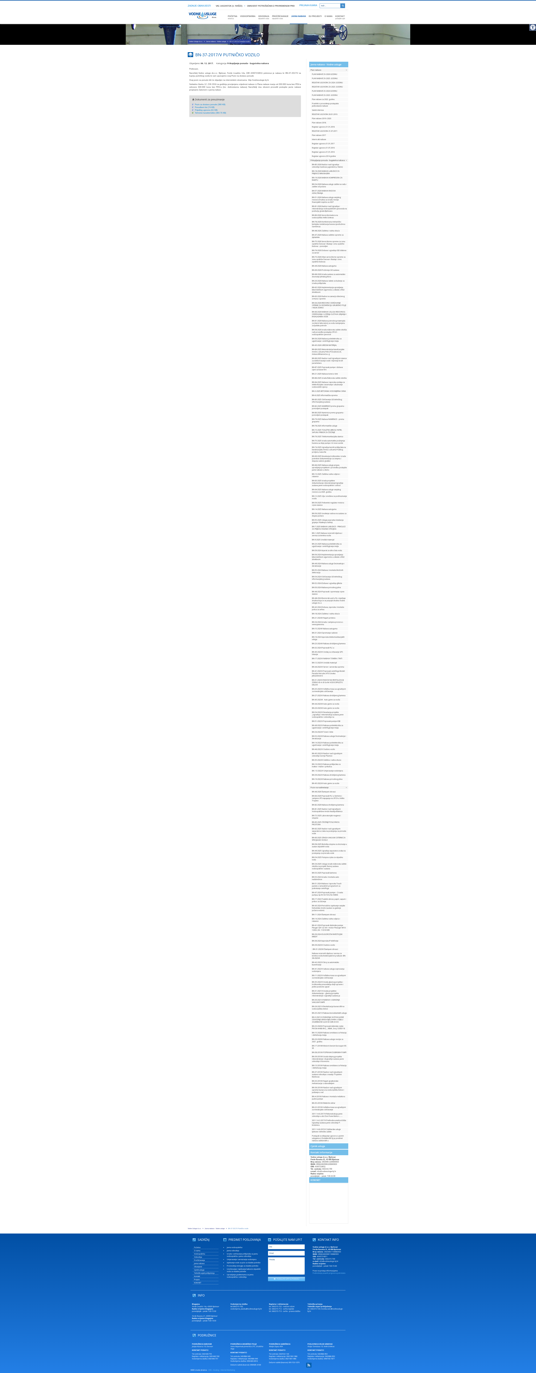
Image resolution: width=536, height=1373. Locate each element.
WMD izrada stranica (199, 1370)
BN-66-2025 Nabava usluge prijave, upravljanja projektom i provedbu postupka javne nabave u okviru (329, 467)
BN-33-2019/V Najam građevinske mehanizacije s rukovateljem (325, 1082)
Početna (197, 1247)
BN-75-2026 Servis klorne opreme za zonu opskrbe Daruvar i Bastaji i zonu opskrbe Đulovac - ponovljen (328, 243)
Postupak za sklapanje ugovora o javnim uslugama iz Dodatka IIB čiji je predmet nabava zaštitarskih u (328, 1138)
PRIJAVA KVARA (308, 5)
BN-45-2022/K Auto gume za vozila (325, 783)
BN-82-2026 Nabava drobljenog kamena (328, 805)
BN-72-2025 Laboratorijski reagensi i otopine (326, 816)
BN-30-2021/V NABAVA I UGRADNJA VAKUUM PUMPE (326, 1001)
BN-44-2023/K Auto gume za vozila (325, 704)
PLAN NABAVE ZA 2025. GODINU (325, 78)
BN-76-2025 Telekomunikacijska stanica (327, 436)
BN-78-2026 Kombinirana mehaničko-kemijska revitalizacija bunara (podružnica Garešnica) (328, 224)
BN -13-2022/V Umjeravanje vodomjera (327, 771)
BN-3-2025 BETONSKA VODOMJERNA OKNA (329, 391)
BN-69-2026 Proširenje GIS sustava (325, 270)
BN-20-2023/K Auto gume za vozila (325, 708)
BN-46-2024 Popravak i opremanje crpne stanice (328, 592)
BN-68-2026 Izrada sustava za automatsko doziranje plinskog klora (328, 275)
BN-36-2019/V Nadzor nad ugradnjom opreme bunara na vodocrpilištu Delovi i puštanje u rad (328, 1089)
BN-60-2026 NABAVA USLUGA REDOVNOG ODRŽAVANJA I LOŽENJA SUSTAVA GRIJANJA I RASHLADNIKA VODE (329, 314)
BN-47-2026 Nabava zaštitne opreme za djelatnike (328, 236)
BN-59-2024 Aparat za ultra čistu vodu (327, 550)
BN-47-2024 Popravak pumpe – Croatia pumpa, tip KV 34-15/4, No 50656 (327, 893)
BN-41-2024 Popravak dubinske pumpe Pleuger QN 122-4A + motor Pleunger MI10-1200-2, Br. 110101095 (329, 927)
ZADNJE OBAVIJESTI (199, 5)
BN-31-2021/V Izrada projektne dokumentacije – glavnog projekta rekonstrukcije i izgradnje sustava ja (326, 993)
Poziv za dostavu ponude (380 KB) (210, 104)
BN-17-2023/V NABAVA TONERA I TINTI (327, 658)
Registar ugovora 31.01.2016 (323, 152)
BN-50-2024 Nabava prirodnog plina (326, 587)
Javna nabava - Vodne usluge (216, 41)
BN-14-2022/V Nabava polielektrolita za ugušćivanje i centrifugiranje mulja (327, 744)
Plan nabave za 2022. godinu (323, 99)
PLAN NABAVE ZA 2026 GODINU (324, 74)
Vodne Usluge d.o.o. (196, 41)
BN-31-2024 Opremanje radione (325, 633)
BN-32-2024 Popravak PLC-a (323, 648)
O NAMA (328, 16)
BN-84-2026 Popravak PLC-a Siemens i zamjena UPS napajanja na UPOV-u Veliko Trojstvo (328, 798)
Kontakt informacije (321, 1152)
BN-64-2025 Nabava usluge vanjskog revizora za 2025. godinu (326, 490)
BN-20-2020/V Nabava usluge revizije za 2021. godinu (327, 1040)
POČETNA (232, 17)
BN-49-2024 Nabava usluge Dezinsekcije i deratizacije (328, 564)
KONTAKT (340, 17)
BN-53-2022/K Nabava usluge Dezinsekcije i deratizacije (329, 737)
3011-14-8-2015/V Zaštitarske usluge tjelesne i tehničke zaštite (326, 1130)
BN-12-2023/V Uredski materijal (324, 663)
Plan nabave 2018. (319, 122)
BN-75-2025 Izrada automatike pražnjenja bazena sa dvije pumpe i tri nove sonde (328, 442)
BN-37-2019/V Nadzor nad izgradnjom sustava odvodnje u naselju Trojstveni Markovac (327, 1074)
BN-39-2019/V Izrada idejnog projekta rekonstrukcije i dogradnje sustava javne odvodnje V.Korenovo (328, 1058)
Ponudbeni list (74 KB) (205, 107)
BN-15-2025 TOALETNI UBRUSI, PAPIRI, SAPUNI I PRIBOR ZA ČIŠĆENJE (327, 431)
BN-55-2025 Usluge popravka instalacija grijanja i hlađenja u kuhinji (328, 521)
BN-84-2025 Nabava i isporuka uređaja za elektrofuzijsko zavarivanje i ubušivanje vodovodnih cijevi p (328, 384)
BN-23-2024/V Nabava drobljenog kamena (328, 643)
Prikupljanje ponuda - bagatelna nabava (248, 63)
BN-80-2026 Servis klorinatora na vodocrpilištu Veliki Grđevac (325, 216)
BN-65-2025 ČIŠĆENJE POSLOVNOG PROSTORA (325, 823)
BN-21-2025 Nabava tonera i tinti (325, 374)
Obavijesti (198, 1266)
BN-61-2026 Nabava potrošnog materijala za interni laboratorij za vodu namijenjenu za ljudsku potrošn (328, 323)
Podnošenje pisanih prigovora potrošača (329, 1273)
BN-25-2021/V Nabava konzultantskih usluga (329, 1013)
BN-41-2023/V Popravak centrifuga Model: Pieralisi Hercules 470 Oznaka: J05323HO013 (328, 673)
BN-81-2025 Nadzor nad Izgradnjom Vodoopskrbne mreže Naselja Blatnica (327, 810)
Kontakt (197, 1276)
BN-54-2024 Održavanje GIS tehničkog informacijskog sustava (327, 578)
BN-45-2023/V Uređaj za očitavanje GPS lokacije (327, 653)
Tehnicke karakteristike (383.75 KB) (210, 113)
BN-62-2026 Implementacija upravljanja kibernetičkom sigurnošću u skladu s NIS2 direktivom (328, 289)
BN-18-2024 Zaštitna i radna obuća (326, 614)
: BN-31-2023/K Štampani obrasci (325, 949)
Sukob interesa (318, 110)
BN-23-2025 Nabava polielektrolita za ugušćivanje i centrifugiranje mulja (327, 545)
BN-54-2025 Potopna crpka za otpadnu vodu (327, 858)
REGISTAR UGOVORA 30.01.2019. (325, 114)
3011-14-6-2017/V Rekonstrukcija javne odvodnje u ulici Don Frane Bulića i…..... (327, 1115)
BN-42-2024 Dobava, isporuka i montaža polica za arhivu (328, 608)
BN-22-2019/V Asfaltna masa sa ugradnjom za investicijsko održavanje (329, 1108)
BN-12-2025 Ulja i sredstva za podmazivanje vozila (329, 497)
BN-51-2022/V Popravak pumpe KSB (326, 721)
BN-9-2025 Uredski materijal (323, 540)
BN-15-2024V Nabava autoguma (324, 628)
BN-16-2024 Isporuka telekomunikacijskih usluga (328, 638)
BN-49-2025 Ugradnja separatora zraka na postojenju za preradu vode (329, 852)
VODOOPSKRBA (247, 16)
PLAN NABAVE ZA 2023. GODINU (325, 95)
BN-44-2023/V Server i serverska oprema (328, 667)
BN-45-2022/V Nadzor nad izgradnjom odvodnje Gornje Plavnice (327, 754)
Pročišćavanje (199, 1260)
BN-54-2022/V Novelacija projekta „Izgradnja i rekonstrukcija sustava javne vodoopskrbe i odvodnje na (328, 714)
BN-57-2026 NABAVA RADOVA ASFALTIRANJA (324, 192)
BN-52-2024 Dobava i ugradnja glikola (327, 583)
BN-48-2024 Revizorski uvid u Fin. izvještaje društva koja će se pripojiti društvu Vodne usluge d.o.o (329, 600)
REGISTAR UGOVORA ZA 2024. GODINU (327, 82)
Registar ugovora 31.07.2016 (323, 148)
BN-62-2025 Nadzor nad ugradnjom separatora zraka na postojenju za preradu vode (329, 831)
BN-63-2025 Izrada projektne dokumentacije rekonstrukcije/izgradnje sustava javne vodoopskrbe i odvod (327, 483)
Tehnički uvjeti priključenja (204, 1273)
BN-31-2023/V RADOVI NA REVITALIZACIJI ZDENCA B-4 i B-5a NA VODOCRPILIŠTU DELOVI (328, 682)
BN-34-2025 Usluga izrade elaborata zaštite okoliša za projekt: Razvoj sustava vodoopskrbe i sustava (329, 866)
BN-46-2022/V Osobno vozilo (323, 749)
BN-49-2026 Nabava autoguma (324, 266)
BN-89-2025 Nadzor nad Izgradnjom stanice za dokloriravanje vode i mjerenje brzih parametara (329, 360)
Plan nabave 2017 (319, 135)
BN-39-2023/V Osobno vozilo (323, 945)
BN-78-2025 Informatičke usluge (324, 426)
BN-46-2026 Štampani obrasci (324, 792)
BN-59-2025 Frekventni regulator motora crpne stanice (328, 504)
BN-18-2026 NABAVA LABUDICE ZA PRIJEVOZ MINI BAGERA (325, 172)
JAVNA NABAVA (298, 16)
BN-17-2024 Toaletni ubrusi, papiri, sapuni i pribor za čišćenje (329, 900)
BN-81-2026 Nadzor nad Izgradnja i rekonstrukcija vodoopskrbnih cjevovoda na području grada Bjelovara (329, 208)
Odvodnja (198, 1257)
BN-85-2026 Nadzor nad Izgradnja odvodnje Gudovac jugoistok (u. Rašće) (327, 165)
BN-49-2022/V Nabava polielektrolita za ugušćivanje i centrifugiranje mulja (327, 726)
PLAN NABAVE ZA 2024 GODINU (324, 91)
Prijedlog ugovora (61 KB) (206, 110)
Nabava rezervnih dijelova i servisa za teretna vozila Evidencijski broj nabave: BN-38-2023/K (329, 955)
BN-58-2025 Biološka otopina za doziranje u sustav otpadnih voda (329, 845)
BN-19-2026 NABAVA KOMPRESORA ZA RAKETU (327, 178)
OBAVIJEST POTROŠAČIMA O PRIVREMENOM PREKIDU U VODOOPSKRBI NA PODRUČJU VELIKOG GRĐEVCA (259, 6)
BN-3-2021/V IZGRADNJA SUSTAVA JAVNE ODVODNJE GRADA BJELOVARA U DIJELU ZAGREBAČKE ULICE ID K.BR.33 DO (328, 1019)
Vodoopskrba (199, 1254)
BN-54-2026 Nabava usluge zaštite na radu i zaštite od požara (329, 185)
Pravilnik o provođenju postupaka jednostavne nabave (325, 104)
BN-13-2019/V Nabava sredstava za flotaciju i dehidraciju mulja (329, 1066)
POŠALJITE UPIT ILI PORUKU (287, 1279)
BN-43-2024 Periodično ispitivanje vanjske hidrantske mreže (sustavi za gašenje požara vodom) (328, 908)
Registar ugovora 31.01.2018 (323, 127)
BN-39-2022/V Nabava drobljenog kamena (328, 775)
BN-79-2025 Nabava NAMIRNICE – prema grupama (328, 420)
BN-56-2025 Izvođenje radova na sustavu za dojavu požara (329, 514)
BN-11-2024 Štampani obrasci (324, 914)
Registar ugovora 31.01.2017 (323, 143)
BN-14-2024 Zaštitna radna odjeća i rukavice (326, 920)
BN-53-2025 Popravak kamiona (324, 873)
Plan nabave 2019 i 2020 (321, 118)
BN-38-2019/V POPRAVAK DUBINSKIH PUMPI (329, 1052)
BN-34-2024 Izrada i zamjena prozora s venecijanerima (327, 623)
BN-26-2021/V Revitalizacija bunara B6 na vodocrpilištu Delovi (328, 1007)
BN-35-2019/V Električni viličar (323, 1103)
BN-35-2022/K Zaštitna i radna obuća (326, 760)
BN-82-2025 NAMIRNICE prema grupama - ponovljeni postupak (328, 407)
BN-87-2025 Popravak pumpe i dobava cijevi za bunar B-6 (327, 368)
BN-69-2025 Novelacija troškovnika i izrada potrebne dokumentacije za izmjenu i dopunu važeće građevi (329, 458)
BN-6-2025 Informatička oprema (325, 395)
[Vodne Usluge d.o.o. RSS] (309, 1367)
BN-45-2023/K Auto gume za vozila (326, 700)
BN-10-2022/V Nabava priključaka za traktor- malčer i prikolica (326, 765)
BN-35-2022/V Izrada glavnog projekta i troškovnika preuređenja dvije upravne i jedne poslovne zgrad (327, 984)
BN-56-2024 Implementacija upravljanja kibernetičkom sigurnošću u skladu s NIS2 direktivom (328, 557)
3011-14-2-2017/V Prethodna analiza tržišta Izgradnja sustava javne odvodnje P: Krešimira (329, 1122)
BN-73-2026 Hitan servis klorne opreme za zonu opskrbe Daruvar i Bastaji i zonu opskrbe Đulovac (328, 259)
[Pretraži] (342, 5)
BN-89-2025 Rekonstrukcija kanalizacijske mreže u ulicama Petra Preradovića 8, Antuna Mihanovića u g (328, 351)
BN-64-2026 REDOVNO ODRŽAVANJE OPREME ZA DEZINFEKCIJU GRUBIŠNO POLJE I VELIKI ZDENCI (329, 305)
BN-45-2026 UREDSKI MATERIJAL (324, 345)
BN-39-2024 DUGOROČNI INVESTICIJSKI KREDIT (327, 935)
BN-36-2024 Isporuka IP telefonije (325, 941)
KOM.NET (316, 1180)
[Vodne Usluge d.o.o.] (202, 22)
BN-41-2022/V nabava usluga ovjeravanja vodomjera (328, 970)
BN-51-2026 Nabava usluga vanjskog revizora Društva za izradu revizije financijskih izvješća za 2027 (326, 199)
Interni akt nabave (319, 139)
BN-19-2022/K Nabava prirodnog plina (327, 779)
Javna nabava (199, 1263)
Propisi (197, 1279)
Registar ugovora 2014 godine (324, 156)
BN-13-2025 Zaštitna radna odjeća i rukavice (326, 475)
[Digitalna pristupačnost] (532, 27)
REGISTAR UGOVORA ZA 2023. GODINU (327, 87)
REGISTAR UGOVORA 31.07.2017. (325, 131)
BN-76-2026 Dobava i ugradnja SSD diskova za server (329, 251)
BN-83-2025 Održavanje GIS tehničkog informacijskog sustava (327, 400)
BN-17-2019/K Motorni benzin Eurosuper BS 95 (329, 1047)
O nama (197, 1250)
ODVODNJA (263, 17)
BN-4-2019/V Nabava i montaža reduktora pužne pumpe (328, 1097)
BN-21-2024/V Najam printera (323, 618)
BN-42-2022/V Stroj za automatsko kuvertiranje (325, 963)
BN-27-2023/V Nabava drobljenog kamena (328, 695)
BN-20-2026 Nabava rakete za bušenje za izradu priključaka (328, 282)
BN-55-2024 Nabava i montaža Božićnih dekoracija (327, 571)
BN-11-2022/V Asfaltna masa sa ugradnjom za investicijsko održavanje (329, 976)
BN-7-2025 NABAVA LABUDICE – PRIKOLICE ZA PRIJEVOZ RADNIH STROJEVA (328, 527)
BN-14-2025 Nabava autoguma (324, 509)
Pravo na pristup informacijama (325, 1271)
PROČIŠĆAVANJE (280, 17)
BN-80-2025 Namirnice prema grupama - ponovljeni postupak (328, 413)
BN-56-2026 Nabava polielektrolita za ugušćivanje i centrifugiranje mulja (327, 339)
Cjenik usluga (318, 1146)
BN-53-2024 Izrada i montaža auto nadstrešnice (325, 878)
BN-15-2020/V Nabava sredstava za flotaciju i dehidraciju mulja (329, 1033)
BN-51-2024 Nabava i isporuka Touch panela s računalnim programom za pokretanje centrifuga (326, 886)
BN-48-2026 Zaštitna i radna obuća (326, 231)
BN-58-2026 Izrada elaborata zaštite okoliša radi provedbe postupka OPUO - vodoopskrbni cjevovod (329, 332)
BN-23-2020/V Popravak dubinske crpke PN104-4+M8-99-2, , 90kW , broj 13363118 (328, 1027)
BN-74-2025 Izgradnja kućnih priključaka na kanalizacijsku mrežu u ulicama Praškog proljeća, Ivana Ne (329, 449)
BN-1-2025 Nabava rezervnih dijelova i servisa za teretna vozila (327, 534)
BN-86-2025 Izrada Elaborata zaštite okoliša (329, 378)
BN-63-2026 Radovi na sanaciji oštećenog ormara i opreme (328, 297)
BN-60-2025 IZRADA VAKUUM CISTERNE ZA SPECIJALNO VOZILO (328, 838)
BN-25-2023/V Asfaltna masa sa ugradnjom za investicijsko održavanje (329, 690)
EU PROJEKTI (315, 16)
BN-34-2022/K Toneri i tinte (322, 732)
